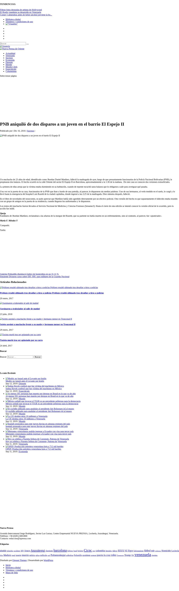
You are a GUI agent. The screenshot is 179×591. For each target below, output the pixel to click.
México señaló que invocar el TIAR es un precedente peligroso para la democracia (42, 403)
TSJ (132, 555)
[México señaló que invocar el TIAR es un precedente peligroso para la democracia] (43, 401)
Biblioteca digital (13, 19)
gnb (153, 550)
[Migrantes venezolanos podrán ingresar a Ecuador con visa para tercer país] (40, 431)
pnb (49, 555)
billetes (70, 551)
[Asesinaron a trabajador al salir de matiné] (19, 303)
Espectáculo (11, 69)
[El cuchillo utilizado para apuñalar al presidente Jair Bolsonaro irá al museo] (40, 409)
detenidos (109, 551)
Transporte (120, 555)
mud (13, 555)
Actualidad (10, 53)
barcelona (60, 550)
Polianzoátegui (58, 555)
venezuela (143, 554)
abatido (3, 550)
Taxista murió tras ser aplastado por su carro (21, 340)
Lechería (175, 551)
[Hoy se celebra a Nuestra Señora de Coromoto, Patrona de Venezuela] (37, 439)
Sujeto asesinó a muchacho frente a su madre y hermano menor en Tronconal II (37, 324)
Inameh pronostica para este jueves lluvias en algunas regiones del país (37, 426)
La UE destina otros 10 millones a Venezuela (25, 419)
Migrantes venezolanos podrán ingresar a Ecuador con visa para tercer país (38, 434)
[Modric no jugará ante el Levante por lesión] (26, 378)
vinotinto (154, 555)
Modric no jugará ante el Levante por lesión (25, 381)
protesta (93, 555)
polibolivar (69, 555)
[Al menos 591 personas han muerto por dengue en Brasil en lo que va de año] (41, 393)
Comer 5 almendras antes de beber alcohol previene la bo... (26, 15)
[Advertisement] (84, 99)
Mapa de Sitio (12, 572)
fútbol (147, 550)
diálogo (114, 551)
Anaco (27, 550)
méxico (32, 555)
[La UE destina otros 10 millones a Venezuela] (26, 416)
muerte (18, 555)
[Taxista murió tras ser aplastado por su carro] (20, 334)
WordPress (48, 560)
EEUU (121, 550)
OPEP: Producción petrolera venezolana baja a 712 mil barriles (33, 449)
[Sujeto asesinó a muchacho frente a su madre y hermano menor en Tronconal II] (36, 319)
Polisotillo (78, 555)
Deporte (9, 62)
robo (113, 555)
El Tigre (129, 550)
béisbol (80, 551)
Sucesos (9, 58)
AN (22, 551)
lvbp (1, 555)
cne (93, 551)
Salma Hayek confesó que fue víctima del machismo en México (34, 388)
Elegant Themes (19, 560)
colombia (100, 550)
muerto (25, 555)
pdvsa (38, 555)
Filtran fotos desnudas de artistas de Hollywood (21, 10)
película (43, 555)
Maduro (7, 555)
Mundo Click (11, 67)
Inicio (8, 565)
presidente (86, 555)
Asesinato (49, 551)
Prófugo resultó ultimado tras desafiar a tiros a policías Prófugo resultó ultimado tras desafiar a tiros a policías (52, 293)
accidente (17, 551)
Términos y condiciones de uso (19, 21)
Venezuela (10, 55)
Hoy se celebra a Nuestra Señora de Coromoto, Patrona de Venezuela (36, 441)
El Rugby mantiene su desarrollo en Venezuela (20, 12)
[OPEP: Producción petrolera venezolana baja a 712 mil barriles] (34, 446)
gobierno (158, 551)
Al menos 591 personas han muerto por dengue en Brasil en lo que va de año (39, 396)
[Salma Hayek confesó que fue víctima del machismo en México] (35, 386)
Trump (127, 555)
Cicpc (88, 550)
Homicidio (166, 550)
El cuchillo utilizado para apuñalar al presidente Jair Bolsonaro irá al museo (39, 411)
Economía (10, 60)
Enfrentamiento (139, 551)
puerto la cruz (103, 555)
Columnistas (11, 71)
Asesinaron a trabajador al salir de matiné (20, 309)
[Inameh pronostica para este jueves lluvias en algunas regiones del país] (38, 424)
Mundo (9, 64)
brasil (75, 551)
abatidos (10, 551)
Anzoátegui (38, 550)
